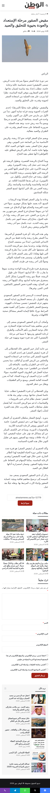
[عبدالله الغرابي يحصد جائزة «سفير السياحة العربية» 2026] (38, 767)
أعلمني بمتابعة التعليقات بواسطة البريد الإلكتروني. (28, 665)
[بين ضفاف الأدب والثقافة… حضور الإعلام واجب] (38, 733)
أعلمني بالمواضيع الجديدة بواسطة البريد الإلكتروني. (28, 670)
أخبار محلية (35, 14)
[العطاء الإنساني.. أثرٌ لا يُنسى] (38, 756)
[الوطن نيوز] (34, 5)
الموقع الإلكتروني (42, 645)
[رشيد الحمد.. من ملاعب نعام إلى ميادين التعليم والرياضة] (38, 710)
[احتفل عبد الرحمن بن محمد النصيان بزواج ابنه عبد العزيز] (38, 699)
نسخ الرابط (25, 503)
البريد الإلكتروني (42, 634)
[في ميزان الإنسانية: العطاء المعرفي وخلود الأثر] (38, 744)
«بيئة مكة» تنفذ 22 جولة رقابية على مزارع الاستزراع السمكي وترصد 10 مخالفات (13, 536)
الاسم (45, 623)
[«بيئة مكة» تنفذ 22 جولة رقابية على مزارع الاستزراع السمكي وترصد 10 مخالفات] (13, 525)
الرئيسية (43, 14)
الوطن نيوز (18, 783)
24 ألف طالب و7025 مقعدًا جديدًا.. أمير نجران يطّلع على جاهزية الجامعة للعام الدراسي (13, 565)
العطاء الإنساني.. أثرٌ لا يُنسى (19, 752)
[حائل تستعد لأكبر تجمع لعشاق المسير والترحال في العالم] (38, 722)
